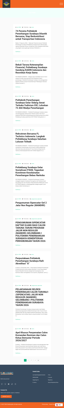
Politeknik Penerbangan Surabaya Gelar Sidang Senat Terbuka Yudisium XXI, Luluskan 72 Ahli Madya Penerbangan (32, 104)
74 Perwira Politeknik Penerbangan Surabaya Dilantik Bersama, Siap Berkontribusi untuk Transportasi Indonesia (31, 35)
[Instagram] (15, 384)
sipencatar (39, 199)
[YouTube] (8, 384)
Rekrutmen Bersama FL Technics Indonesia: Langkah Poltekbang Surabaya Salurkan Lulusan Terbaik (31, 137)
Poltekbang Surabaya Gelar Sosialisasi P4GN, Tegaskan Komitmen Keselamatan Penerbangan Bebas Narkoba (30, 171)
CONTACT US (5, 396)
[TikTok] (12, 384)
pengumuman (34, 199)
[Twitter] (5, 384)
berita (32, 27)
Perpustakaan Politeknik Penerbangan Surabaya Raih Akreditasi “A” (30, 261)
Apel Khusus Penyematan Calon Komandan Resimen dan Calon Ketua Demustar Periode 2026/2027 (32, 336)
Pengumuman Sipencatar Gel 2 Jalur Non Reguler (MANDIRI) (31, 204)
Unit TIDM (19, 27)
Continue (18, 51)
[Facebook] (2, 384)
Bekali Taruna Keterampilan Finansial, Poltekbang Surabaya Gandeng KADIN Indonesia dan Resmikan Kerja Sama (31, 68)
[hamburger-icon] (61, 4)
